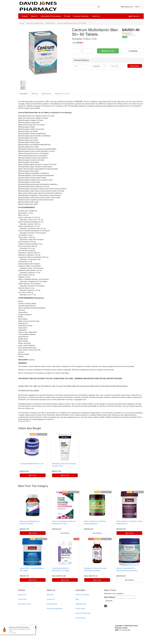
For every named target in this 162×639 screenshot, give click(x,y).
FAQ (77, 599)
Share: (75, 42)
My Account (22, 594)
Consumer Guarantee (81, 16)
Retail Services (52, 604)
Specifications (46, 93)
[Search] (99, 6)
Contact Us (96, 16)
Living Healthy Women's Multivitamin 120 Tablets (60, 569)
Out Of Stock (64, 533)
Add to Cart (108, 50)
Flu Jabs (67, 16)
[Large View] (23, 85)
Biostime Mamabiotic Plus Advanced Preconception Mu (126, 569)
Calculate (135, 66)
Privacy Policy (80, 608)
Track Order (22, 599)
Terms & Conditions (82, 594)
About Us (34, 16)
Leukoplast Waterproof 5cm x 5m (32, 463)
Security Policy (80, 618)
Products (25, 16)
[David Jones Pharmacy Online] (38, 5)
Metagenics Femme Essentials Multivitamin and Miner (95, 569)
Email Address (109, 597)
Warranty (35, 93)
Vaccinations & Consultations (51, 16)
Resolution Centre (24, 604)
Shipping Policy (80, 604)
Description (24, 93)
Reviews (58, 93)
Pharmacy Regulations (55, 608)
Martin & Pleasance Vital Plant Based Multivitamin (95, 522)
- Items (131, 7)
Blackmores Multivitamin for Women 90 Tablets (30, 522)
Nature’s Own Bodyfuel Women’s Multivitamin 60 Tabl (64, 522)
